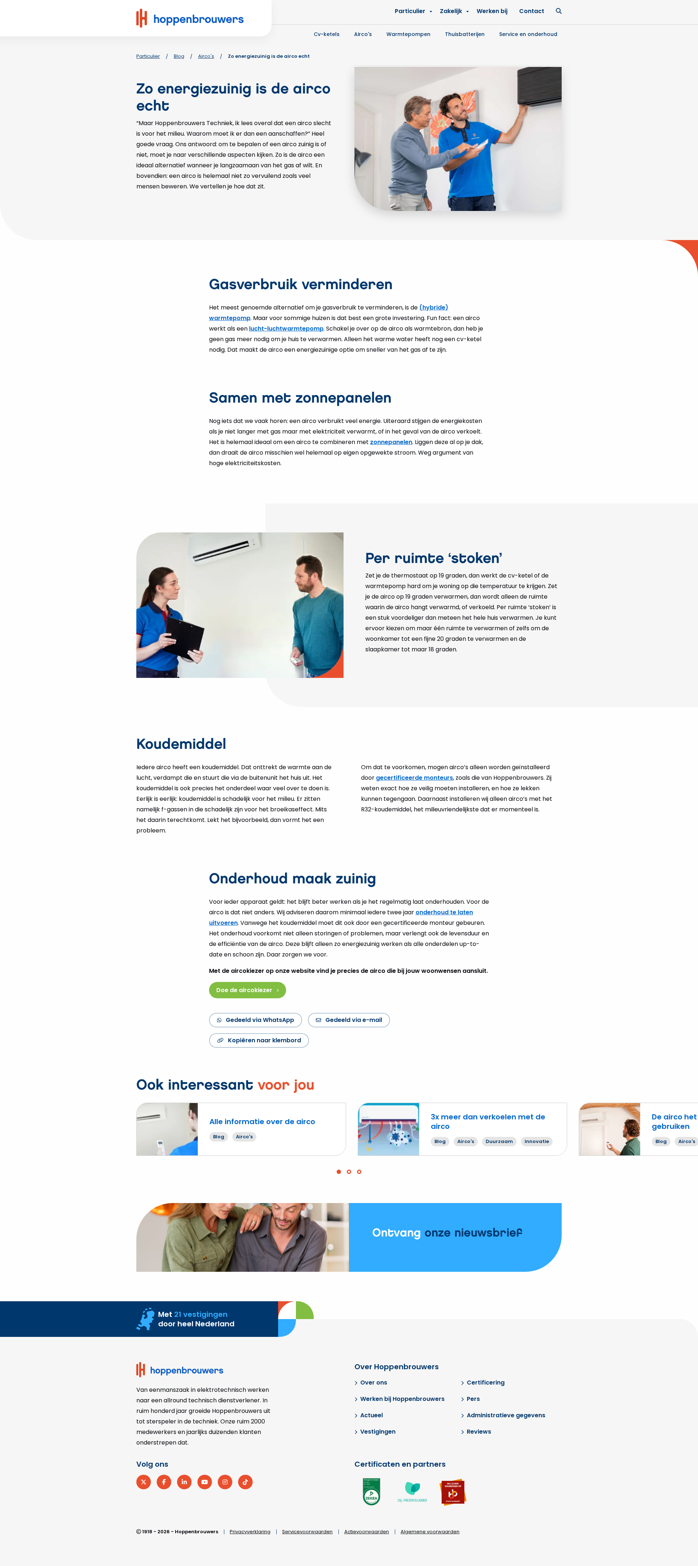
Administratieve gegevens (506, 1415)
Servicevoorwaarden (307, 1531)
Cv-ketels (327, 34)
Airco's (363, 34)
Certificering (486, 1382)
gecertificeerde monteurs (414, 778)
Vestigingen (378, 1431)
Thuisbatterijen (465, 34)
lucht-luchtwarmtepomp (286, 328)
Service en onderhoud (528, 34)
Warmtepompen (408, 34)
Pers (473, 1399)
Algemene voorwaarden (430, 1531)
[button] (339, 1172)
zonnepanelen (391, 442)
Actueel (371, 1415)
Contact (531, 11)
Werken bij (492, 11)
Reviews (479, 1431)
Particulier (410, 11)
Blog (179, 56)
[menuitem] (452, 11)
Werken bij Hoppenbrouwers (402, 1399)
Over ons (373, 1382)
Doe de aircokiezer (244, 990)
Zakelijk (451, 11)
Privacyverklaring (250, 1531)
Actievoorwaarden (366, 1531)
